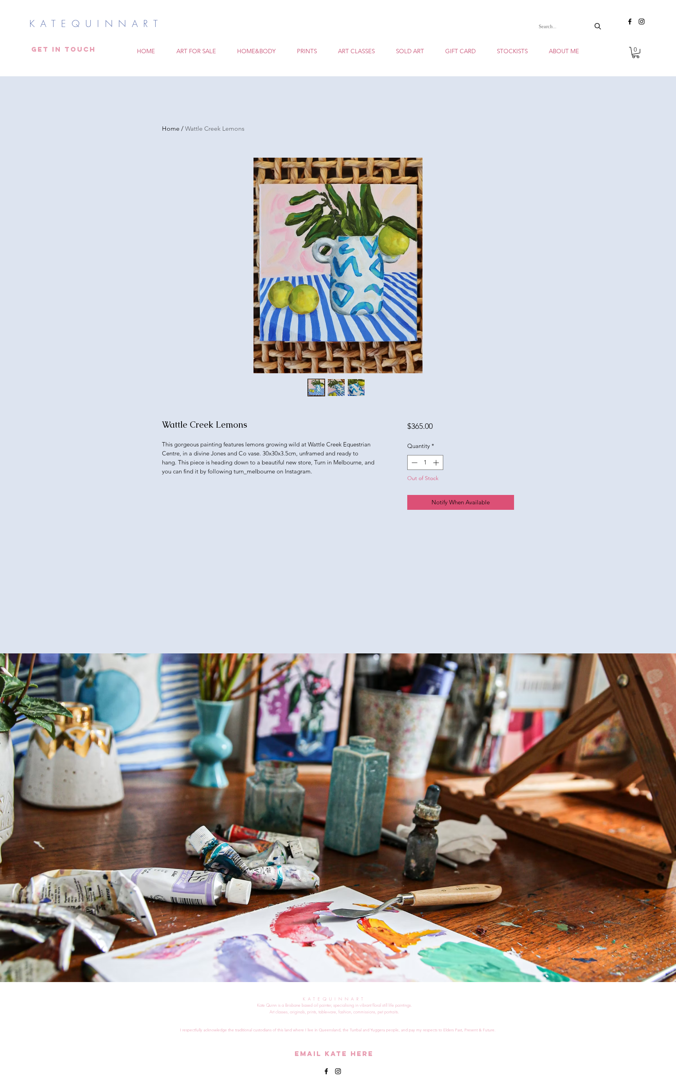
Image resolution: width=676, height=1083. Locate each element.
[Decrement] (413, 462)
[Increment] (436, 462)
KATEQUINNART (104, 23)
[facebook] (630, 21)
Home (171, 128)
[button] (356, 51)
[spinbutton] (425, 462)
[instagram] (641, 21)
